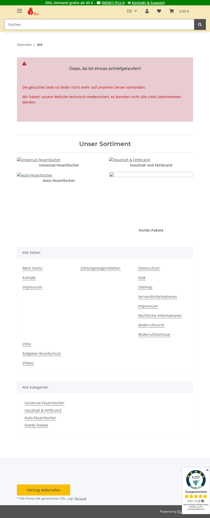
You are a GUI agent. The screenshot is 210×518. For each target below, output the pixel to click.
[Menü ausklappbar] (19, 8)
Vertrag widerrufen (43, 490)
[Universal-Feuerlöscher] (39, 159)
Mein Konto (32, 268)
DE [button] (129, 11)
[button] (147, 11)
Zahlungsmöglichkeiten (100, 268)
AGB (141, 277)
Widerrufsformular (154, 334)
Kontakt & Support (148, 2)
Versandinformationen (157, 296)
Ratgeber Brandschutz (42, 353)
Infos (27, 343)
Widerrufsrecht (151, 325)
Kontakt (29, 277)
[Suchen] (200, 24)
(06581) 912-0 (113, 2)
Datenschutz (149, 268)
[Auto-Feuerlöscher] (34, 174)
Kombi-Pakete (36, 425)
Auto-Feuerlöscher (40, 417)
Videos (28, 362)
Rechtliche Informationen (160, 315)
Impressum (32, 287)
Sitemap (145, 287)
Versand (80, 498)
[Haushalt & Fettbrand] (129, 159)
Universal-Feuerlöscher (44, 402)
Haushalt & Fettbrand (43, 410)
